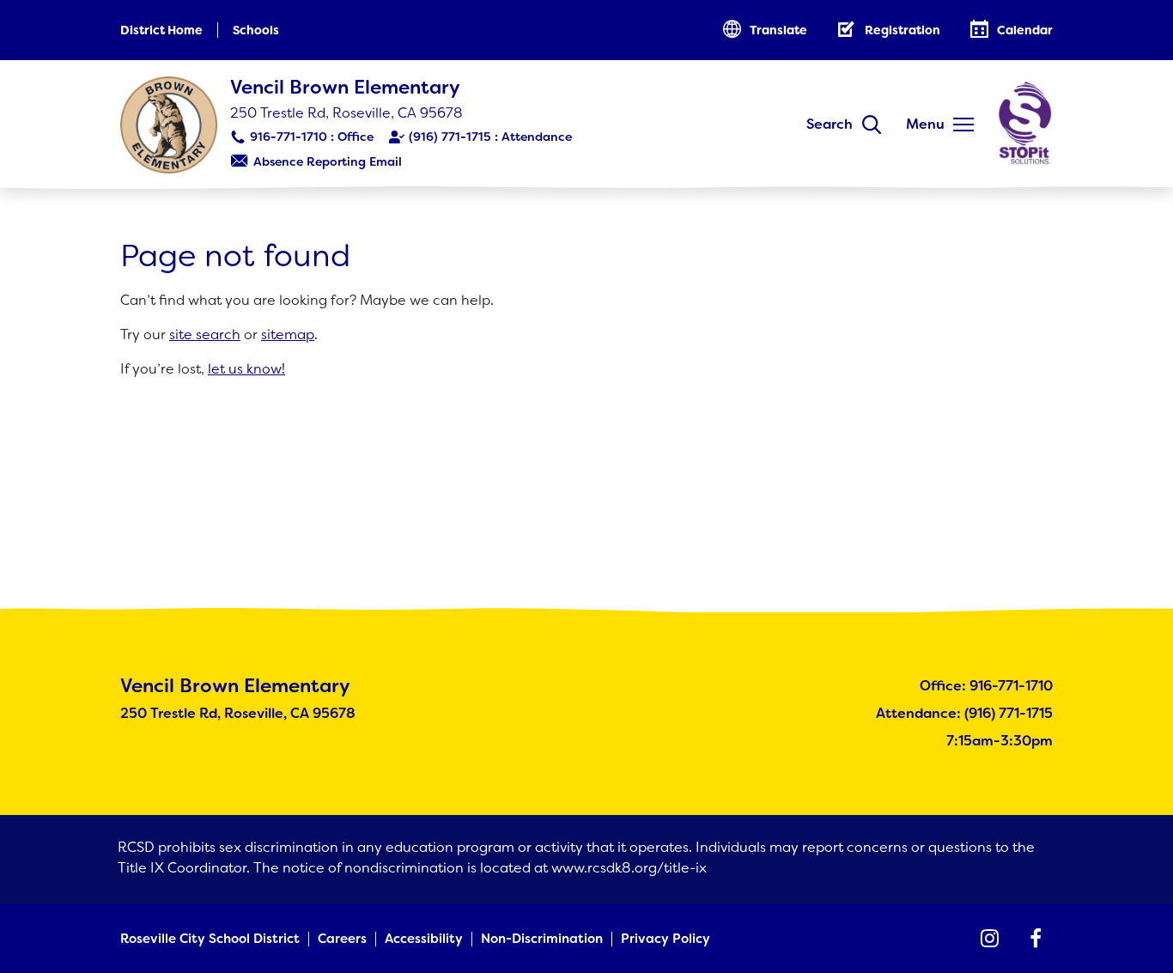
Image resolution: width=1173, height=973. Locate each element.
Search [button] (829, 124)
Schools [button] (256, 30)
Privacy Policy (665, 939)
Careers (342, 939)
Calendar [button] (1025, 30)
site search (204, 334)
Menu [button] (925, 124)
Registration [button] (902, 30)
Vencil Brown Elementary (345, 87)
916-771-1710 (288, 136)
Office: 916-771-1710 (986, 686)
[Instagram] (989, 938)
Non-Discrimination (542, 939)
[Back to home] (168, 124)
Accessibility (424, 939)
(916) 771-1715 (450, 136)
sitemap (287, 334)
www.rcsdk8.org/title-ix (629, 868)
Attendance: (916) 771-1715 (964, 713)
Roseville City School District (210, 939)
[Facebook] (1035, 938)
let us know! (246, 369)
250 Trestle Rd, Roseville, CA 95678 (346, 113)
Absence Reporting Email (327, 161)
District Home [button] (161, 30)
